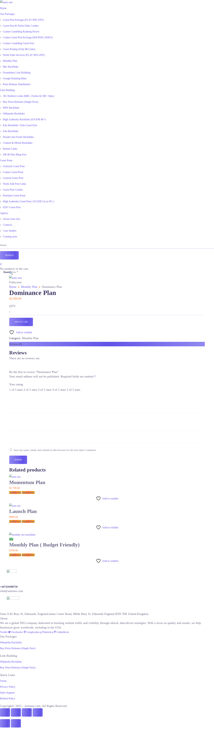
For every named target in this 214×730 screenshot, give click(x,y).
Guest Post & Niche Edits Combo (20, 25)
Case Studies (9, 230)
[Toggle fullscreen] (16, 712)
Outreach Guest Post (14, 166)
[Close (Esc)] (38, 712)
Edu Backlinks (10, 131)
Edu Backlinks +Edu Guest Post (20, 125)
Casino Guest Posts (13, 172)
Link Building (7, 90)
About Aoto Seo (11, 219)
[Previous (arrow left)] (5, 723)
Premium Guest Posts (14, 195)
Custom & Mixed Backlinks (17, 142)
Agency (4, 213)
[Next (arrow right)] (16, 723)
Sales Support (7, 692)
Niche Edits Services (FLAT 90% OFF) (24, 55)
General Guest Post (13, 178)
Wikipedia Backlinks (14, 113)
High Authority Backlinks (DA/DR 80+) (24, 119)
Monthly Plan (10, 60)
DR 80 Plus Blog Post (14, 154)
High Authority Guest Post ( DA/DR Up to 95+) (28, 201)
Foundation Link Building (16, 72)
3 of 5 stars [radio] (44, 389)
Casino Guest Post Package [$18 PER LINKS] (27, 37)
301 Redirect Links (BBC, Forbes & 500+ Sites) (28, 96)
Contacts (7, 224)
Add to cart (21, 322)
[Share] (27, 712)
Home (3, 8)
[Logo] (6, 2)
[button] (11, 273)
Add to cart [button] (15, 492)
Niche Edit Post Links (14, 183)
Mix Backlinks (10, 66)
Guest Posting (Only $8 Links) (19, 49)
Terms (3, 680)
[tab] (107, 344)
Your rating (16, 384)
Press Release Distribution (16, 84)
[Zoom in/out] (5, 712)
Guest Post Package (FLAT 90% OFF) (23, 19)
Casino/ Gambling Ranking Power (21, 31)
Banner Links (10, 148)
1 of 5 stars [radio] (16, 389)
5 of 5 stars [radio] (73, 389)
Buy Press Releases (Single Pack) (20, 101)
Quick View (28, 492)
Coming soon (10, 236)
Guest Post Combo (13, 189)
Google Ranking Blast (14, 78)
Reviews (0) (15, 344)
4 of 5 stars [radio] (59, 389)
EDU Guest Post (12, 207)
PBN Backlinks (11, 107)
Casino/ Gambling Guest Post (18, 43)
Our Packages (7, 14)
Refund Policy (7, 698)
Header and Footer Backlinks (18, 137)
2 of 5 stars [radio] (30, 389)
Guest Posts (6, 160)
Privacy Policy (7, 686)
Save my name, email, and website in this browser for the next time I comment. (55, 450)
